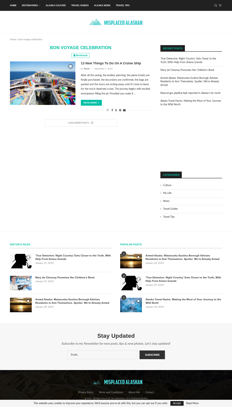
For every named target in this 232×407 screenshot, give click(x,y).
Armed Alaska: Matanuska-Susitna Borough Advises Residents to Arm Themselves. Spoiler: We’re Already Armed (189, 81)
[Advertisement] (191, 139)
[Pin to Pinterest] (120, 110)
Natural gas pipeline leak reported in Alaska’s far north (190, 93)
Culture (167, 185)
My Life (167, 193)
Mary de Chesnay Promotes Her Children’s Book (187, 70)
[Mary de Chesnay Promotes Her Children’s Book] (21, 283)
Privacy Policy (85, 392)
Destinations (30, 5)
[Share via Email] (124, 110)
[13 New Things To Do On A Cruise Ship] (42, 83)
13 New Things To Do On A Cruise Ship (111, 63)
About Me (134, 392)
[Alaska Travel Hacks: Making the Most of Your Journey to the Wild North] (131, 305)
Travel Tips (123, 5)
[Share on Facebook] (112, 110)
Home (13, 5)
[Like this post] (107, 110)
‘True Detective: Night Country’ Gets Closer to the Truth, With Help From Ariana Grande (73, 257)
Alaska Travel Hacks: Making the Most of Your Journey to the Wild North (183, 301)
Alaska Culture (56, 5)
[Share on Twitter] (116, 110)
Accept (177, 403)
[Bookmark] (220, 5)
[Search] (216, 5)
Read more (90, 102)
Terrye (87, 69)
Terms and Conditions (111, 392)
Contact (149, 392)
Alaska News (102, 5)
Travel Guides (80, 5)
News (166, 201)
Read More (192, 403)
